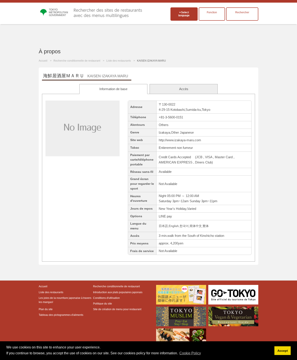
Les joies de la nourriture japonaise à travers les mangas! (65, 300)
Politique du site (102, 303)
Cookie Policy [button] (190, 353)
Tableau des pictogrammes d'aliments (61, 314)
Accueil (43, 60)
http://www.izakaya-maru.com (180, 140)
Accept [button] (282, 350)
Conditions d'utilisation (106, 297)
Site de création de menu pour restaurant (117, 309)
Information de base (113, 89)
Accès (183, 89)
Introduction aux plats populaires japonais (117, 292)
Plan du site (46, 309)
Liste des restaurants (118, 60)
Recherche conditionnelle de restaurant (76, 60)
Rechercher (242, 12)
